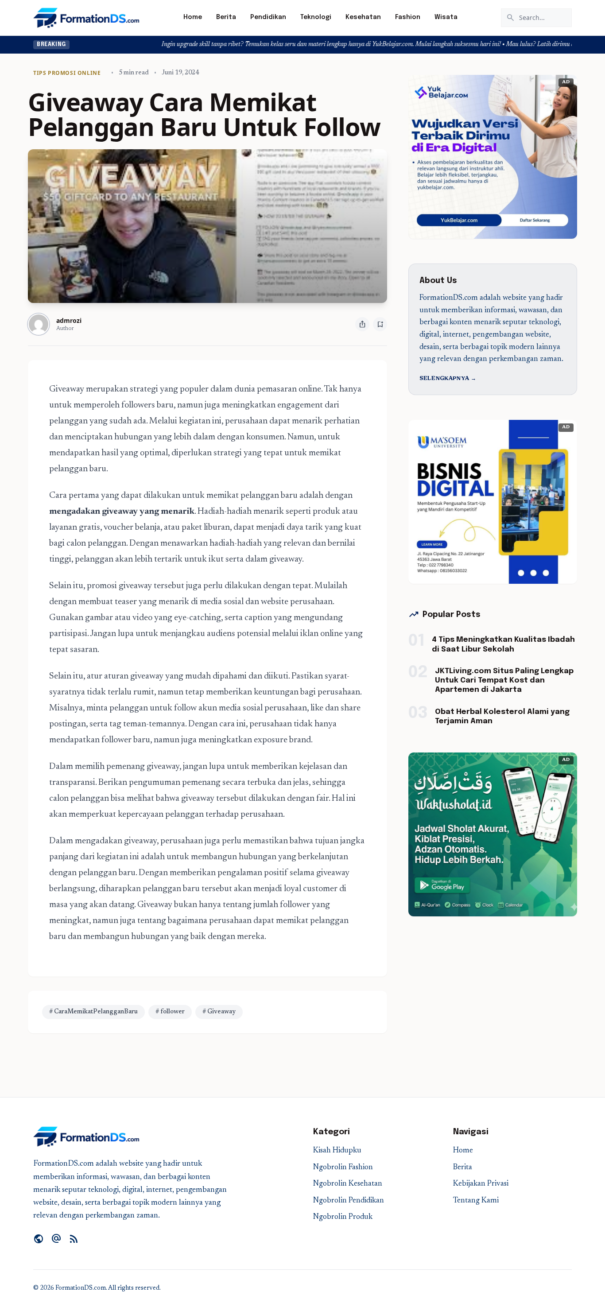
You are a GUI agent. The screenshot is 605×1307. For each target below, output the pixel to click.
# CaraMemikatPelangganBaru (93, 1012)
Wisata (446, 17)
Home (192, 17)
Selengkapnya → (447, 378)
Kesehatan (363, 17)
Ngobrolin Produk (342, 1217)
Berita (226, 17)
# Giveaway (219, 1012)
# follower (170, 1012)
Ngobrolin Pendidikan (348, 1201)
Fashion (407, 17)
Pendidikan (268, 17)
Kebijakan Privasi (480, 1184)
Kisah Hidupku (337, 1151)
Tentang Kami (476, 1201)
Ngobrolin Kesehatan (347, 1184)
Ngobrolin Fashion (343, 1167)
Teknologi (315, 17)
